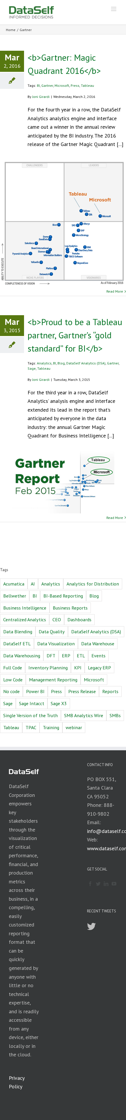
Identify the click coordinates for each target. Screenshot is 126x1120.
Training (51, 727)
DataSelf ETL (17, 643)
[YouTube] (114, 883)
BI (38, 85)
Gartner (47, 85)
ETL (81, 656)
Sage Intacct (31, 703)
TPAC (30, 727)
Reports (110, 691)
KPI (77, 668)
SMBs (115, 715)
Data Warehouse (97, 643)
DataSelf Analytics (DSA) (85, 363)
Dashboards (79, 619)
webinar (74, 727)
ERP (66, 656)
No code (11, 691)
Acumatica (13, 584)
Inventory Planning (48, 668)
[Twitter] (98, 883)
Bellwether (14, 596)
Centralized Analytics (24, 619)
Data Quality (52, 631)
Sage (32, 368)
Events (98, 656)
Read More (114, 291)
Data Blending (17, 631)
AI (33, 584)
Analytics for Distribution (93, 584)
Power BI (35, 691)
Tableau (87, 85)
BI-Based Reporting (63, 596)
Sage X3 (59, 703)
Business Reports (70, 608)
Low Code (13, 680)
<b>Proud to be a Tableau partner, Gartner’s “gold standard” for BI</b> (75, 335)
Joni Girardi (41, 96)
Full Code (12, 668)
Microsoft (62, 85)
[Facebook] (90, 883)
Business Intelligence (24, 608)
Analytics (44, 363)
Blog (61, 363)
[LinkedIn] (106, 883)
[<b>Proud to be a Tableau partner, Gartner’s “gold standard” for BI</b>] (63, 482)
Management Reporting (53, 680)
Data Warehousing (21, 656)
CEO (56, 619)
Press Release (82, 691)
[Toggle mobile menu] (114, 9)
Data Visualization (56, 643)
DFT (51, 656)
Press (75, 85)
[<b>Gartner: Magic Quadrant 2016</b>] (63, 223)
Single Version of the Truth (30, 715)
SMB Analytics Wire (83, 715)
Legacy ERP (99, 668)
